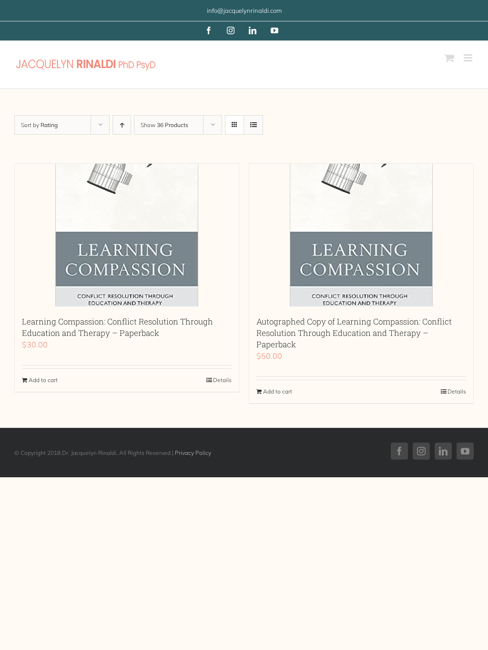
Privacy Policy (193, 452)
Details (222, 380)
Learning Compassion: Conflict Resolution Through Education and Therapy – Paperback (117, 327)
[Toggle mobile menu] (469, 58)
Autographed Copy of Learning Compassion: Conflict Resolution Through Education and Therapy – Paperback (354, 333)
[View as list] (253, 125)
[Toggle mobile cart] (449, 58)
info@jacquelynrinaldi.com (244, 10)
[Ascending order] (121, 125)
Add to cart (43, 380)
